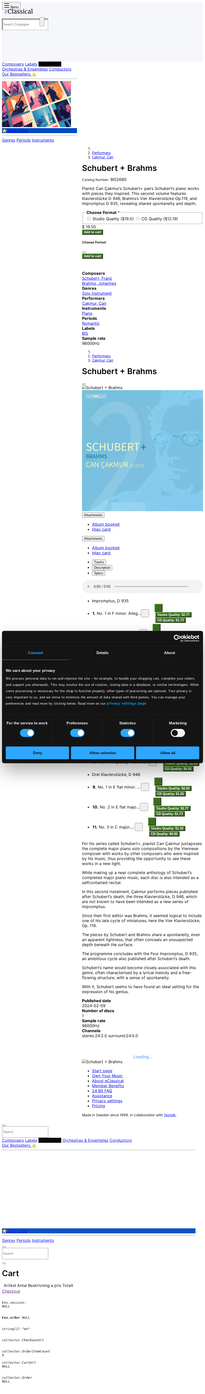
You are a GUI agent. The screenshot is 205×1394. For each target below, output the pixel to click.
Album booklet (106, 524)
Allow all (167, 753)
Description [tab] (102, 568)
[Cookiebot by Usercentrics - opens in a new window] (177, 638)
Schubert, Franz (97, 278)
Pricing (98, 1105)
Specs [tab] (98, 573)
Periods (23, 140)
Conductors (60, 69)
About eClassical (108, 1080)
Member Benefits (108, 1085)
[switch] (77, 733)
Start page (102, 1070)
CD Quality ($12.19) (160, 218)
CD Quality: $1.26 (170, 794)
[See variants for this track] (158, 608)
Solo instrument (97, 293)
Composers (13, 64)
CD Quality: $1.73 (170, 620)
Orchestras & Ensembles (25, 69)
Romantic (91, 323)
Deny (37, 753)
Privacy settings (107, 1100)
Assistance (102, 1095)
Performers (49, 64)
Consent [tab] (35, 653)
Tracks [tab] (99, 562)
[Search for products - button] (42, 21)
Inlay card (101, 529)
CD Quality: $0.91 (178, 769)
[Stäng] (84, 252)
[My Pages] (9, 54)
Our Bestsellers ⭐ (19, 74)
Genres (8, 140)
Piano (87, 313)
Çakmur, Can (102, 157)
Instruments (43, 140)
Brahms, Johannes (99, 283)
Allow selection (102, 753)
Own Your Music (107, 1075)
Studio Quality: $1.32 (167, 828)
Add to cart (92, 232)
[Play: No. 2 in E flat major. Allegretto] (144, 807)
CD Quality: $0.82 (164, 834)
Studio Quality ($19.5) (113, 218)
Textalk (170, 1115)
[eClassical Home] (41, 12)
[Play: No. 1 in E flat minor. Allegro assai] (145, 787)
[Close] (84, 384)
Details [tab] (102, 653)
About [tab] (169, 653)
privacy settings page (126, 703)
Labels (31, 64)
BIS (85, 333)
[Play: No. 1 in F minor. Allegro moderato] (145, 613)
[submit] (39, 1254)
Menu (14, 7)
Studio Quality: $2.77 (173, 615)
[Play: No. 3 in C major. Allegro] (139, 827)
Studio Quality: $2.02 (173, 788)
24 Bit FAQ (102, 1090)
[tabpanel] (142, 917)
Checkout (11, 1291)
